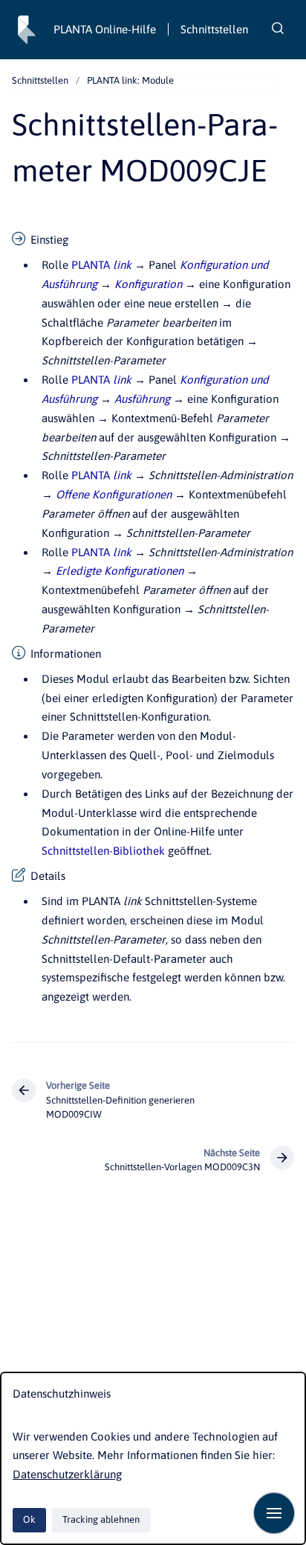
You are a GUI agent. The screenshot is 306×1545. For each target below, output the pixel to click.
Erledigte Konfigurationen (119, 570)
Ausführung (142, 399)
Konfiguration (148, 284)
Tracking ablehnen (101, 1519)
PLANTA (101, 264)
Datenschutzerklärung (67, 1474)
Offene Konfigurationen (114, 494)
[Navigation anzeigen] (274, 1513)
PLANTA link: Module (130, 80)
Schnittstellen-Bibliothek (103, 850)
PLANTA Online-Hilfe (104, 29)
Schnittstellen (214, 29)
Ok (29, 1519)
